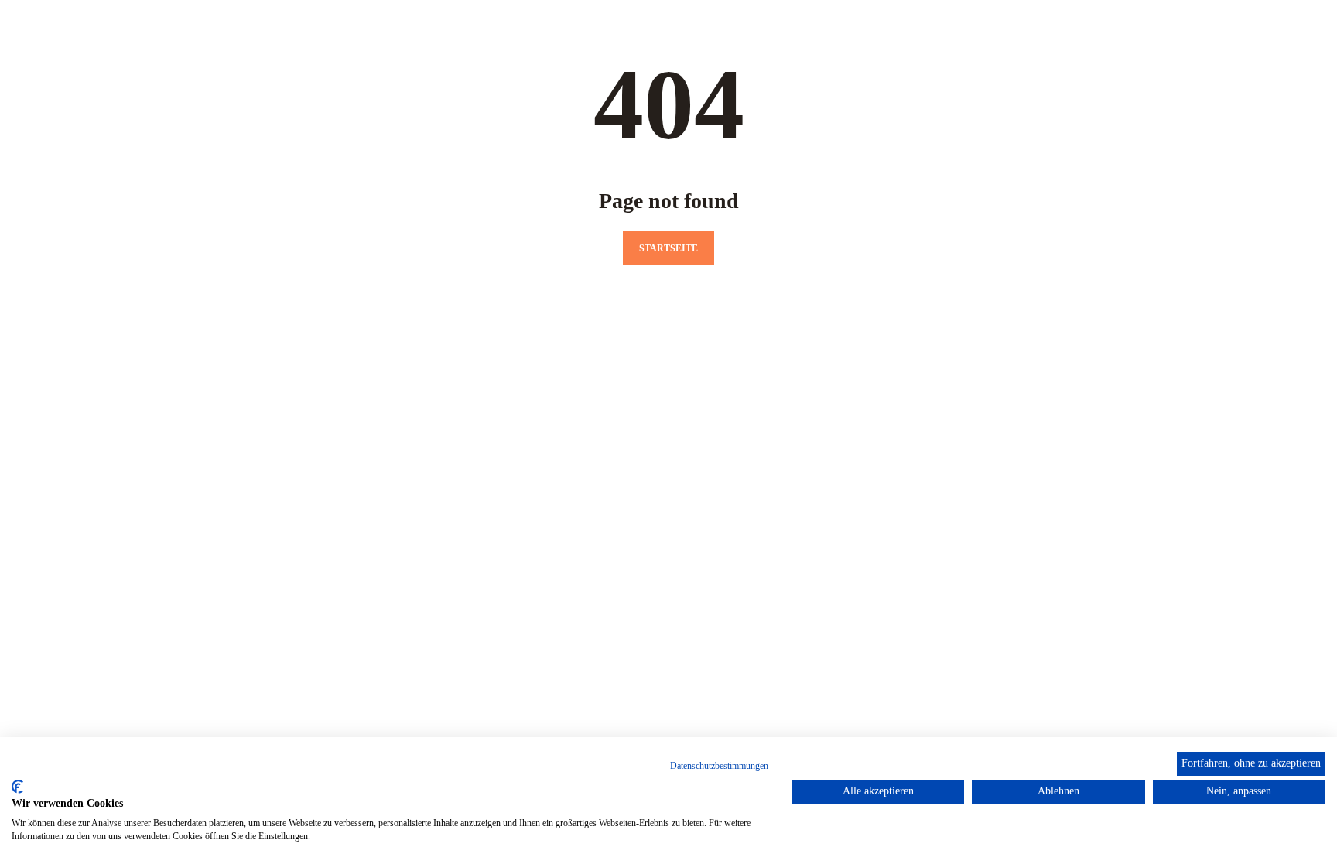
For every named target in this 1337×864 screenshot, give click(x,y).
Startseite (668, 248)
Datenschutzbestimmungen (719, 765)
